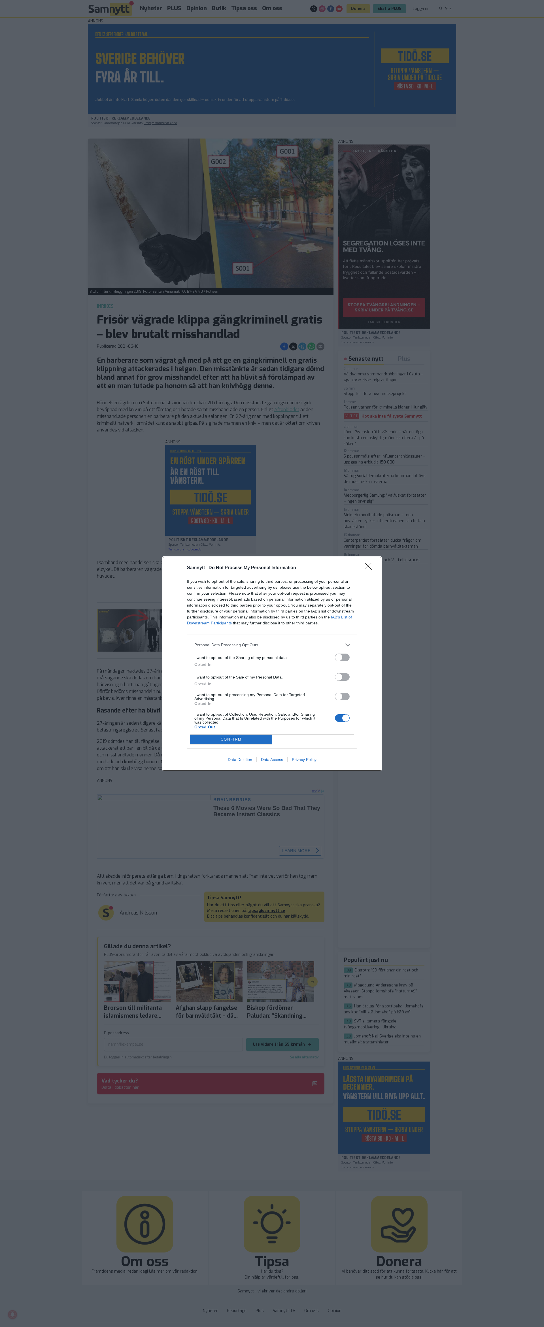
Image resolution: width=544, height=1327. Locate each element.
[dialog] (272, 663)
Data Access (272, 759)
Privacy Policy (304, 759)
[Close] (370, 568)
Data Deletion (240, 759)
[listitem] (272, 645)
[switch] (342, 657)
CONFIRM (231, 739)
